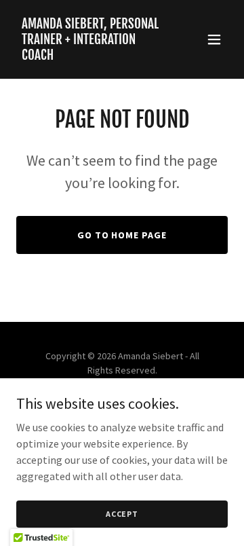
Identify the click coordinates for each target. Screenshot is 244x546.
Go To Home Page (122, 235)
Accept (122, 514)
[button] (214, 39)
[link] (90, 55)
